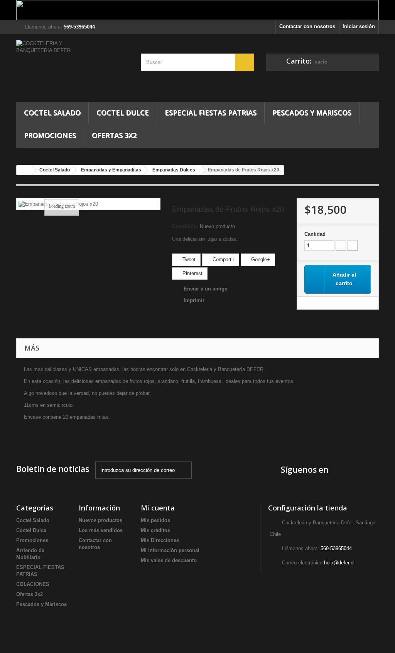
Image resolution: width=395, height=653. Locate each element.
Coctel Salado (52, 112)
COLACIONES (32, 584)
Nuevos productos (100, 520)
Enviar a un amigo (206, 289)
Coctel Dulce (122, 112)
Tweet (188, 259)
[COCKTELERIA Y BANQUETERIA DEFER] (72, 71)
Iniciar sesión (359, 26)
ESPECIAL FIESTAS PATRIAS (211, 112)
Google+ (260, 259)
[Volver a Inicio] (24, 170)
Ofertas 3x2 (114, 135)
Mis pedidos (155, 520)
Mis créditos (155, 530)
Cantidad (315, 234)
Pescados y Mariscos (311, 112)
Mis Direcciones (160, 540)
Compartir (222, 259)
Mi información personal (170, 550)
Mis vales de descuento (169, 560)
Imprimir (194, 300)
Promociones (50, 135)
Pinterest (192, 273)
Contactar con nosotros (307, 26)
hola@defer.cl (339, 563)
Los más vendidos (101, 530)
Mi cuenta (158, 507)
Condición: (185, 226)
